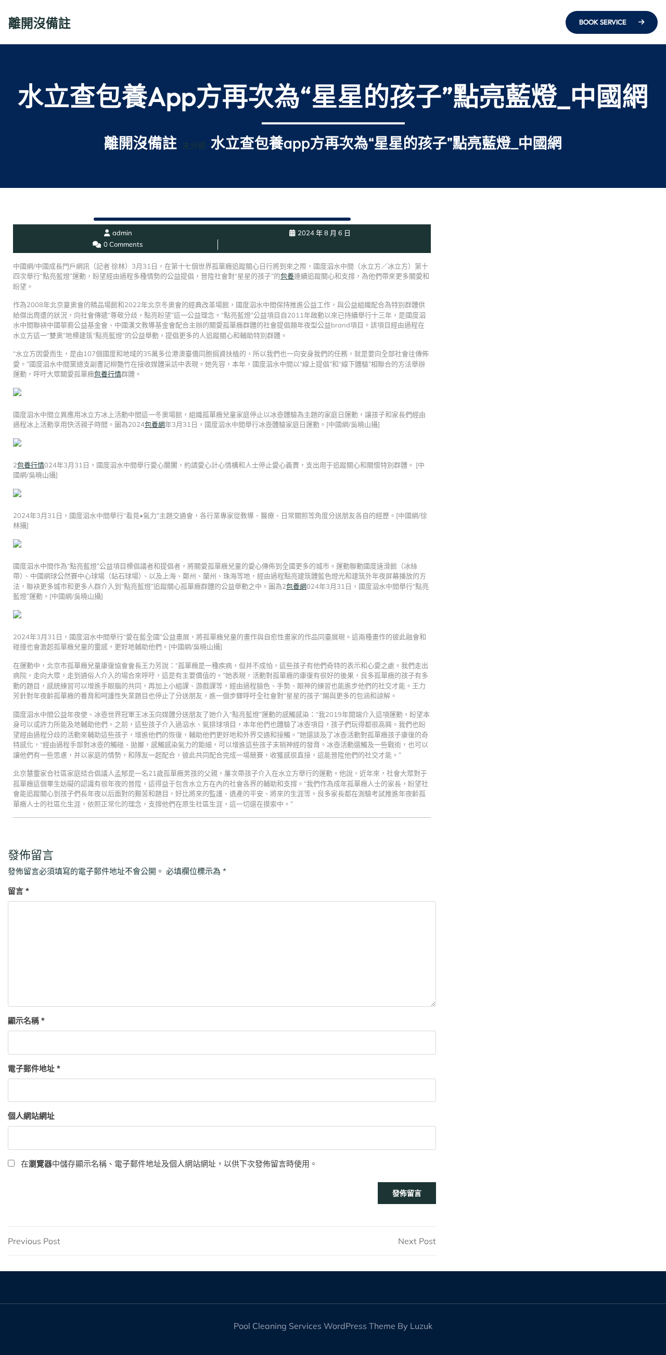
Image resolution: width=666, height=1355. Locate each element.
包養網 (155, 424)
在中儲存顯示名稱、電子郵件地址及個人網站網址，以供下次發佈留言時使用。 (169, 1164)
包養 (287, 276)
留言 (18, 891)
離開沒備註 (39, 23)
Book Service (603, 22)
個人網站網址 (31, 1116)
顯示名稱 (26, 1020)
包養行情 (107, 374)
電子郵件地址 (34, 1068)
